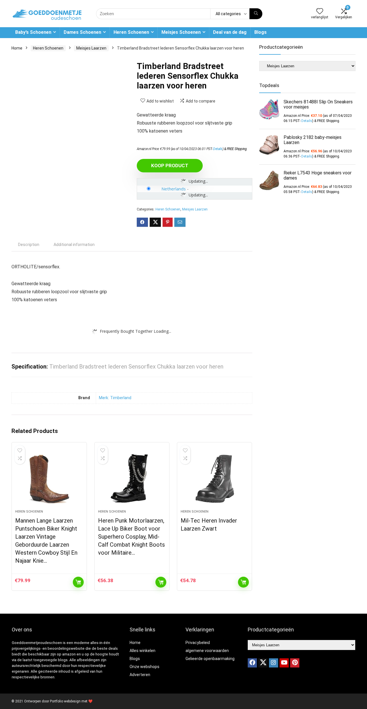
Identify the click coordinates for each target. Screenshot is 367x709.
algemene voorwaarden (207, 650)
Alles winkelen (142, 650)
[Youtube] (284, 662)
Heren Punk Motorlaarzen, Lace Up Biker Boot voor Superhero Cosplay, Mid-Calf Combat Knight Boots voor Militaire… (131, 536)
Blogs (260, 32)
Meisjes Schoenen (181, 32)
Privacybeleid (198, 642)
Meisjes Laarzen (91, 48)
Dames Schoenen (82, 32)
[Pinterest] (294, 662)
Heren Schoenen (131, 32)
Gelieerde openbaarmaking (210, 658)
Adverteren (140, 674)
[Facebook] (252, 662)
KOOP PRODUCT (169, 165)
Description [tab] (28, 244)
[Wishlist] (319, 12)
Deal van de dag (230, 32)
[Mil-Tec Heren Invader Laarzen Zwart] (214, 479)
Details (217, 149)
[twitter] (263, 662)
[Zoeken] (255, 13)
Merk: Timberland (115, 397)
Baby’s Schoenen (33, 32)
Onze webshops (144, 666)
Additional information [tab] (74, 244)
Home (16, 48)
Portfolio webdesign (65, 701)
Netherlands (173, 189)
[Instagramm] (273, 662)
